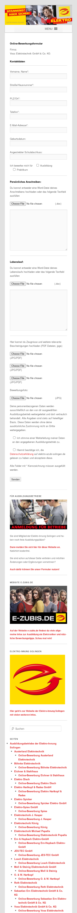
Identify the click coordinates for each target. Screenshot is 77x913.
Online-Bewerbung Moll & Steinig (37, 871)
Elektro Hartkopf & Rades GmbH (32, 787)
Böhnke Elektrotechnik (27, 763)
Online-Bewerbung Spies (32, 811)
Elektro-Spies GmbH (26, 807)
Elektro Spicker (23, 799)
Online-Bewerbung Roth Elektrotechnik (40, 887)
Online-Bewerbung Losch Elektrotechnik (41, 863)
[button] (49, 28)
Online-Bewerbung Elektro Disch (37, 783)
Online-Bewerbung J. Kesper (34, 819)
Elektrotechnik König (26, 823)
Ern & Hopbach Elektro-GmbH (31, 839)
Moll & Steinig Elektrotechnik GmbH (35, 867)
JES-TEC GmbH (23, 851)
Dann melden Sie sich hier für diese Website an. (35, 547)
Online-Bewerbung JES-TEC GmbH (38, 855)
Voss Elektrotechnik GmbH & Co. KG (35, 906)
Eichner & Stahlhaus (26, 771)
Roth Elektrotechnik (25, 882)
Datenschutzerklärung (21, 454)
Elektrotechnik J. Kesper (28, 815)
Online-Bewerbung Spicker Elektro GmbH (42, 803)
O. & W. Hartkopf (23, 874)
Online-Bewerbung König (32, 827)
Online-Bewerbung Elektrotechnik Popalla (42, 835)
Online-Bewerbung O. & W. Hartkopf (39, 878)
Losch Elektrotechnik (26, 859)
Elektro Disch (22, 779)
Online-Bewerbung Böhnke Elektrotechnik (42, 767)
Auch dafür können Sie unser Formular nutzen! (34, 569)
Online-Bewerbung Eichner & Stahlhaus (41, 775)
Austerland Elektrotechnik (29, 751)
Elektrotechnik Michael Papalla (32, 831)
